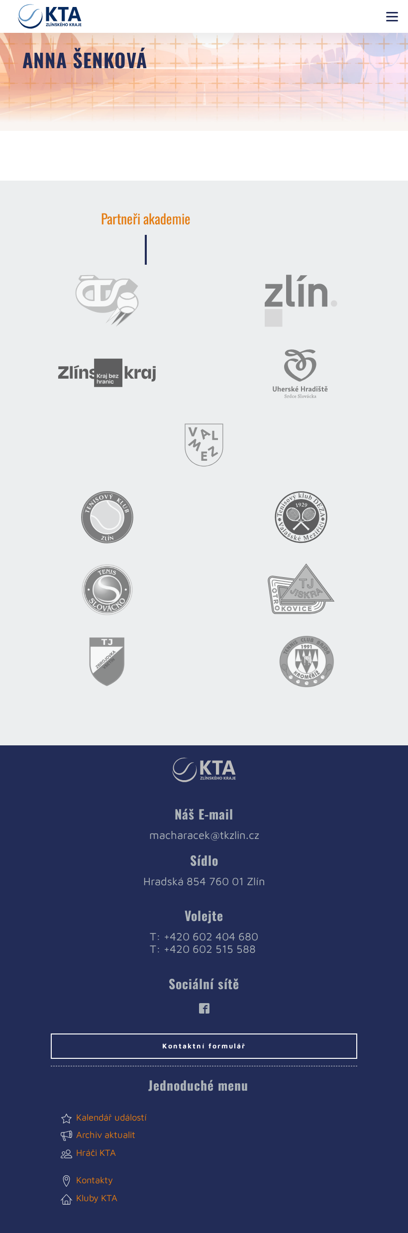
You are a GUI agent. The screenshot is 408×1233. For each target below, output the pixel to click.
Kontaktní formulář (204, 1045)
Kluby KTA (96, 1197)
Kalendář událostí (111, 1117)
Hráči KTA (96, 1152)
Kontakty (94, 1179)
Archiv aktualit (105, 1134)
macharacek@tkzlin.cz (204, 835)
